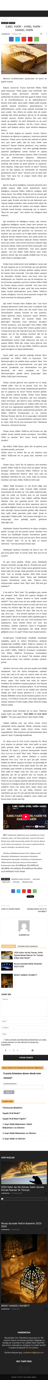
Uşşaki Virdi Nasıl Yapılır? (14, 1118)
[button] (44, 14)
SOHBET (12, 23)
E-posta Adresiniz (10, 1084)
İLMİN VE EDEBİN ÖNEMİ (10, 909)
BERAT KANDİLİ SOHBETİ (25, 975)
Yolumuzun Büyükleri (12, 1107)
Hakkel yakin (6, 882)
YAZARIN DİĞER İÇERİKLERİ (27, 946)
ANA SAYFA (5, 23)
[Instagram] (21, 1368)
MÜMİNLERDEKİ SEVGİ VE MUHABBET (37, 910)
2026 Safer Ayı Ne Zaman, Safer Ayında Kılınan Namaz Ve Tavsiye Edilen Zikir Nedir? (28, 955)
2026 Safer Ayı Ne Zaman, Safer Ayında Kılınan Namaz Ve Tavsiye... (22, 1188)
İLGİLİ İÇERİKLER (9, 946)
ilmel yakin (16, 882)
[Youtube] (27, 1368)
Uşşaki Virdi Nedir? (11, 1113)
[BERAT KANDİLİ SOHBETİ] (7, 982)
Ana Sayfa (4, 19)
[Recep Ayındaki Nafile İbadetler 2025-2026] (7, 966)
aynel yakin (36, 879)
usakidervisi (5, 34)
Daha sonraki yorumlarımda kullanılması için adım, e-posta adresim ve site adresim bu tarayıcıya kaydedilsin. (24, 1042)
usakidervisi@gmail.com (33, 1352)
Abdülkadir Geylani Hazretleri (20, 879)
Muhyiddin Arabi (27, 882)
